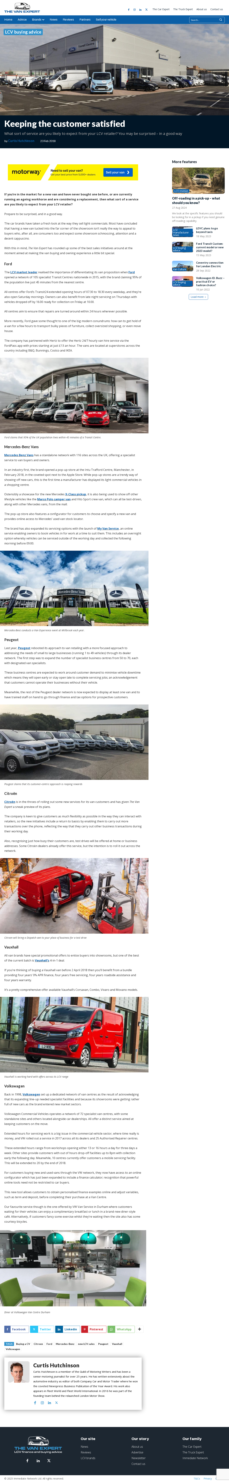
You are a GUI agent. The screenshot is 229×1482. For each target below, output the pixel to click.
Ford (131, 272)
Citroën (9, 802)
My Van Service (108, 528)
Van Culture (179, 269)
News (84, 1447)
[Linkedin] (140, 9)
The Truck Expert (193, 1452)
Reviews (86, 1452)
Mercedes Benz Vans (18, 455)
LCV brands (88, 1458)
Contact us (138, 1464)
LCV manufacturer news (181, 232)
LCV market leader (23, 272)
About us (137, 1447)
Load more (197, 296)
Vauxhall (117, 1343)
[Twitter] (146, 9)
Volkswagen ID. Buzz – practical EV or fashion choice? (210, 281)
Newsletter (138, 1458)
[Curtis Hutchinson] (19, 1383)
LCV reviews (181, 191)
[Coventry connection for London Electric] (182, 266)
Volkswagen (31, 1094)
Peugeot (24, 648)
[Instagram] (134, 9)
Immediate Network (195, 1458)
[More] (140, 1329)
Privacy (208, 1478)
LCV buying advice (23, 31)
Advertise (137, 1452)
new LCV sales (86, 1343)
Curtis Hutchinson (21, 141)
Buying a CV (23, 1343)
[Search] (220, 20)
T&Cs (197, 1478)
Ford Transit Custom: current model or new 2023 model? (210, 247)
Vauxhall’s (42, 960)
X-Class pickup (75, 494)
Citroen (38, 1343)
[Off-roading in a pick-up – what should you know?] (198, 181)
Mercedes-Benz (65, 1343)
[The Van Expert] (24, 8)
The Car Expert (191, 1447)
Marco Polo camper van (54, 499)
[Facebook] (128, 9)
